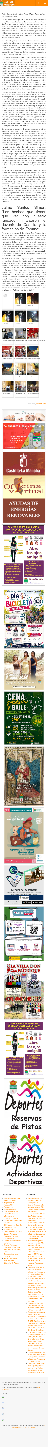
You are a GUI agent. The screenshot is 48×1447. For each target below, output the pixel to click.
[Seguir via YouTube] (3, 1402)
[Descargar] (24, 307)
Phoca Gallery (41, 404)
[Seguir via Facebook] (3, 1396)
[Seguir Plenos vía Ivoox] (3, 1408)
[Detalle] (22, 307)
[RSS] (45, 12)
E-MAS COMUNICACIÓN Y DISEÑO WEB (29, 1426)
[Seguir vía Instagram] (3, 1420)
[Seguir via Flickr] (3, 1414)
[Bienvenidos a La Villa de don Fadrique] (7, 3)
